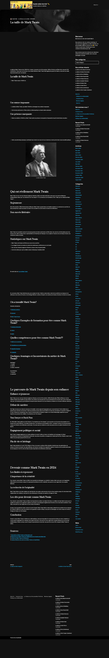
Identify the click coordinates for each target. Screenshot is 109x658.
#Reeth (77, 426)
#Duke (77, 312)
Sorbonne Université (16, 327)
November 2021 (79, 170)
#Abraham (77, 251)
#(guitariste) (78, 213)
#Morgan (77, 402)
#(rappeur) (77, 233)
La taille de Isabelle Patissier (82, 81)
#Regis (77, 429)
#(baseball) (78, 193)
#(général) (77, 211)
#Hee (76, 343)
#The (76, 471)
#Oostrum (77, 411)
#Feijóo (77, 316)
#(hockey (77, 215)
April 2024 (77, 152)
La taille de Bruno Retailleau (81, 74)
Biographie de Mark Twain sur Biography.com (21, 535)
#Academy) (78, 256)
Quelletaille (18, 637)
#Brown (77, 282)
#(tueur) (77, 240)
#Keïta (77, 370)
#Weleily (77, 496)
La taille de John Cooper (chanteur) (83, 90)
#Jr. (76, 363)
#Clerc (77, 294)
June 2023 (77, 161)
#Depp (77, 307)
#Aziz (76, 264)
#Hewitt (77, 345)
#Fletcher (77, 323)
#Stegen (77, 467)
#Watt (76, 494)
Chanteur (77, 512)
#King (76, 377)
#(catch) (77, 199)
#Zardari (77, 507)
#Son (76, 460)
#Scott (77, 451)
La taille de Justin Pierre (81, 85)
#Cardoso (77, 289)
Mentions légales (80, 100)
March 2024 (78, 155)
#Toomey (77, 478)
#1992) (77, 242)
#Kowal (77, 379)
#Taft (76, 469)
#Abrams (77, 253)
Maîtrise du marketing (16, 341)
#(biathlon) (77, 197)
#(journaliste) (78, 217)
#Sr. (76, 465)
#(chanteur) (78, 202)
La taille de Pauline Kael (80, 83)
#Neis (76, 406)
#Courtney (77, 298)
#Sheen (77, 453)
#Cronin (77, 300)
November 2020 (79, 173)
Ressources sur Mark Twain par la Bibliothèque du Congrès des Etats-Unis (28, 536)
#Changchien (78, 291)
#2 (76, 244)
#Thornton (78, 473)
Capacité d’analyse (15, 348)
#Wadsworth (78, 489)
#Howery (77, 354)
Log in (76, 525)
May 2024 (77, 150)
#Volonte (77, 487)
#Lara (76, 381)
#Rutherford (78, 444)
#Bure (76, 287)
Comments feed (79, 529)
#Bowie (77, 276)
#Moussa (77, 404)
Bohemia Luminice (15, 309)
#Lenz (76, 384)
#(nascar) (77, 226)
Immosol (13, 313)
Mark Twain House (15, 316)
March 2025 (78, 148)
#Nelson (77, 408)
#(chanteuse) (78, 204)
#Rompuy (77, 435)
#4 (76, 249)
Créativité (13, 352)
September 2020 (79, 177)
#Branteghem (78, 280)
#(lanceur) (77, 220)
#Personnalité (78, 417)
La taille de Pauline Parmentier (82, 72)
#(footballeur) (78, 208)
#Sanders (77, 449)
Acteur (77, 509)
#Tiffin (77, 476)
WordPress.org (78, 532)
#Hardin (77, 336)
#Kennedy (77, 372)
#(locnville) (78, 222)
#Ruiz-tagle (78, 438)
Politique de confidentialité (82, 96)
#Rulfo (77, 440)
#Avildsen (77, 262)
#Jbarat (77, 357)
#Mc (76, 393)
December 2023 (79, 159)
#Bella (76, 269)
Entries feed (78, 527)
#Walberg (77, 491)
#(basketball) (78, 195)
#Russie (77, 442)
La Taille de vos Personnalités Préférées (84, 114)
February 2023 (78, 166)
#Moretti (77, 399)
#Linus (77, 386)
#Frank (77, 325)
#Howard (77, 352)
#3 (76, 247)
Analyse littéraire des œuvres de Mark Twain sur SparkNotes (25, 539)
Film (76, 516)
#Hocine (77, 348)
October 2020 (78, 175)
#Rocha (77, 433)
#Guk (76, 334)
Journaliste (78, 518)
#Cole (76, 296)
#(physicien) (78, 231)
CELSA (12, 330)
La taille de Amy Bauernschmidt (82, 69)
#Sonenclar (78, 462)
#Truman (77, 480)
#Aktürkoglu (78, 258)
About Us (77, 94)
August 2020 (78, 179)
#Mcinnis (77, 395)
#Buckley (77, 285)
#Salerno (77, 447)
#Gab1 (77, 327)
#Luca (76, 388)
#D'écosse (77, 303)
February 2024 (78, 157)
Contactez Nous (79, 98)
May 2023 (77, 164)
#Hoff (76, 350)
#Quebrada (78, 424)
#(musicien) (78, 224)
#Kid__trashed (79, 375)
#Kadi (76, 368)
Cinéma (77, 514)
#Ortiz (77, 413)
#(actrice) (77, 190)
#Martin (77, 390)
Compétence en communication (18, 345)
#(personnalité (78, 229)
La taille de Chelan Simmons (81, 78)
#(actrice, (77, 188)
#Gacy (77, 330)
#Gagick (77, 332)
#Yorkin (77, 501)
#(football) (77, 206)
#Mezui (77, 397)
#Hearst (77, 341)
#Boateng (77, 271)
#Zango (77, 505)
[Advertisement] (41, 41)
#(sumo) (77, 238)
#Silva (76, 456)
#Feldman (77, 318)
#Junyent (77, 366)
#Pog (76, 420)
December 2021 (79, 168)
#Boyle (77, 278)
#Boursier (77, 274)
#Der (76, 309)
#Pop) (76, 422)
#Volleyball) (78, 485)
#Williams (77, 498)
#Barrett (77, 267)
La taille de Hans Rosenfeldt (81, 76)
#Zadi (76, 503)
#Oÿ (76, 415)
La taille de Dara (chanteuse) (82, 87)
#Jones (77, 361)
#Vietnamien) (78, 483)
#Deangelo (78, 305)
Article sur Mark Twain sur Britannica (20, 538)
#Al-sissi (77, 260)
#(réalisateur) (78, 235)
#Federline (78, 314)
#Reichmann (78, 431)
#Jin (76, 359)
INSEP (12, 334)
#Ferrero (77, 321)
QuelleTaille (14, 18)
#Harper (77, 339)
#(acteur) (77, 186)
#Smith (77, 458)
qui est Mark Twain (23, 271)
